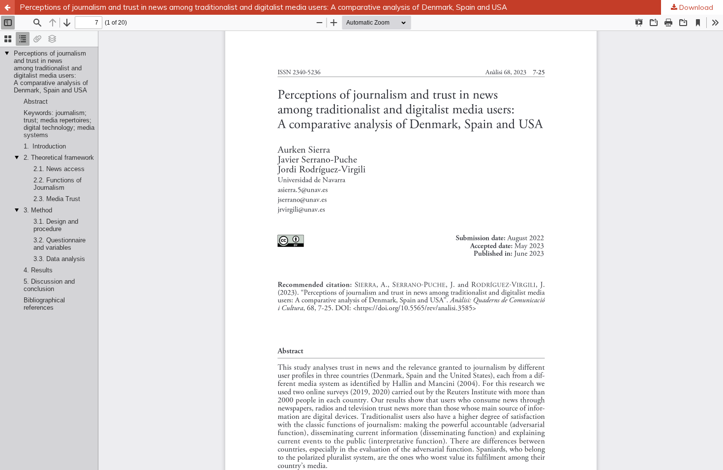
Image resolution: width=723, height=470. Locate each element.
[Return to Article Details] (7, 7)
